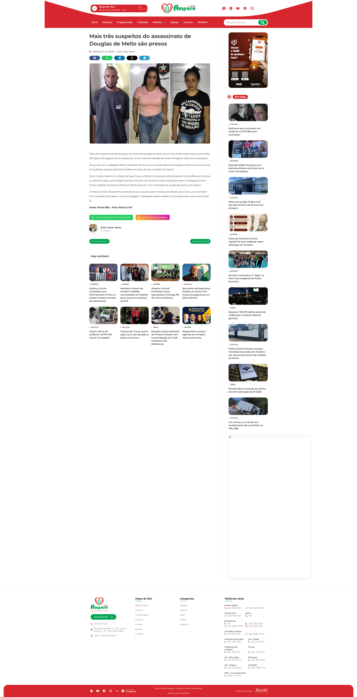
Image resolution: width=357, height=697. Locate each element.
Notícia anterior (100, 241)
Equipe (174, 22)
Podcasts (143, 22)
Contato (188, 22)
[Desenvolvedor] (261, 690)
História (157, 22)
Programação (124, 22)
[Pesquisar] (262, 22)
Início (94, 22)
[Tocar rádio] (94, 8)
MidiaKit (202, 22)
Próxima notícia (199, 241)
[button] (94, 58)
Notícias (107, 22)
